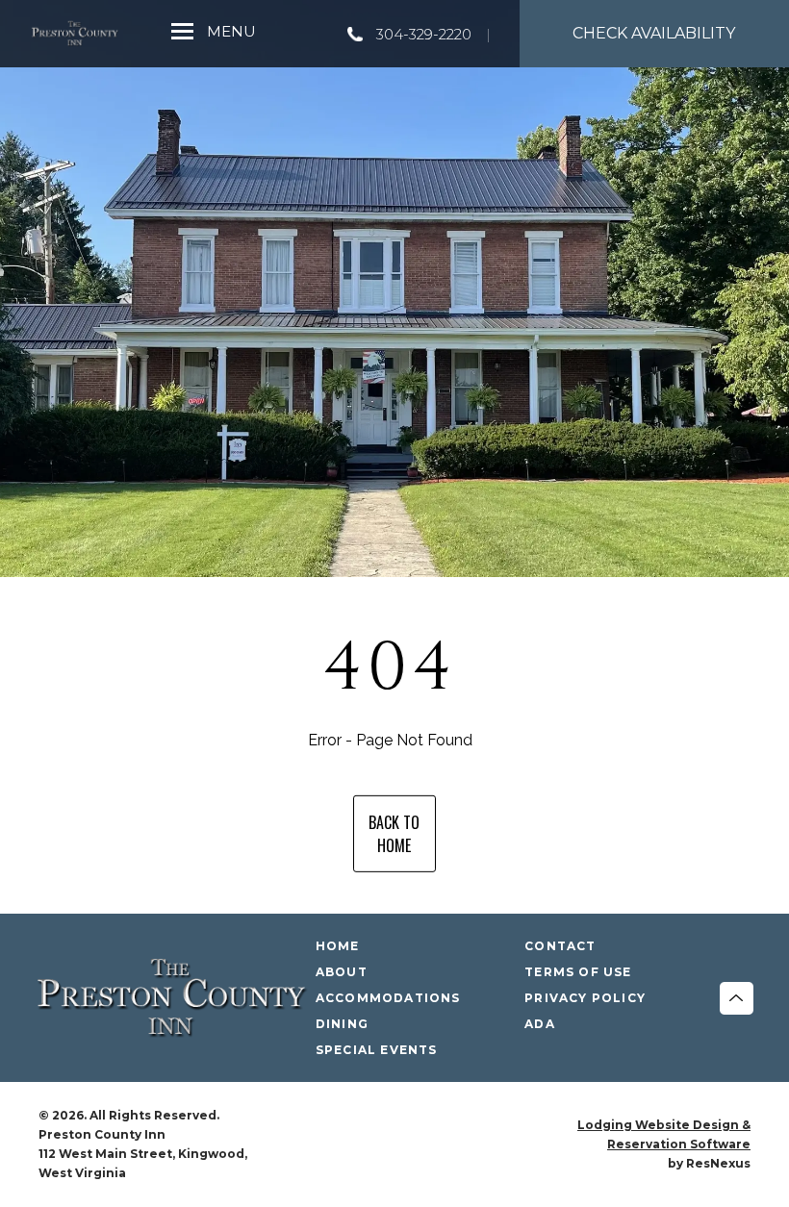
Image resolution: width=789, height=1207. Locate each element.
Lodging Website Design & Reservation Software (664, 1134)
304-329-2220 (423, 34)
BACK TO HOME (394, 834)
